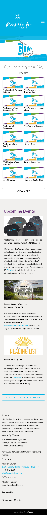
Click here (11, 270)
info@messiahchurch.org (12, 473)
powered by (23, 512)
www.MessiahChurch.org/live (16, 325)
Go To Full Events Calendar (23, 397)
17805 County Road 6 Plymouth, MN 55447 (20, 467)
